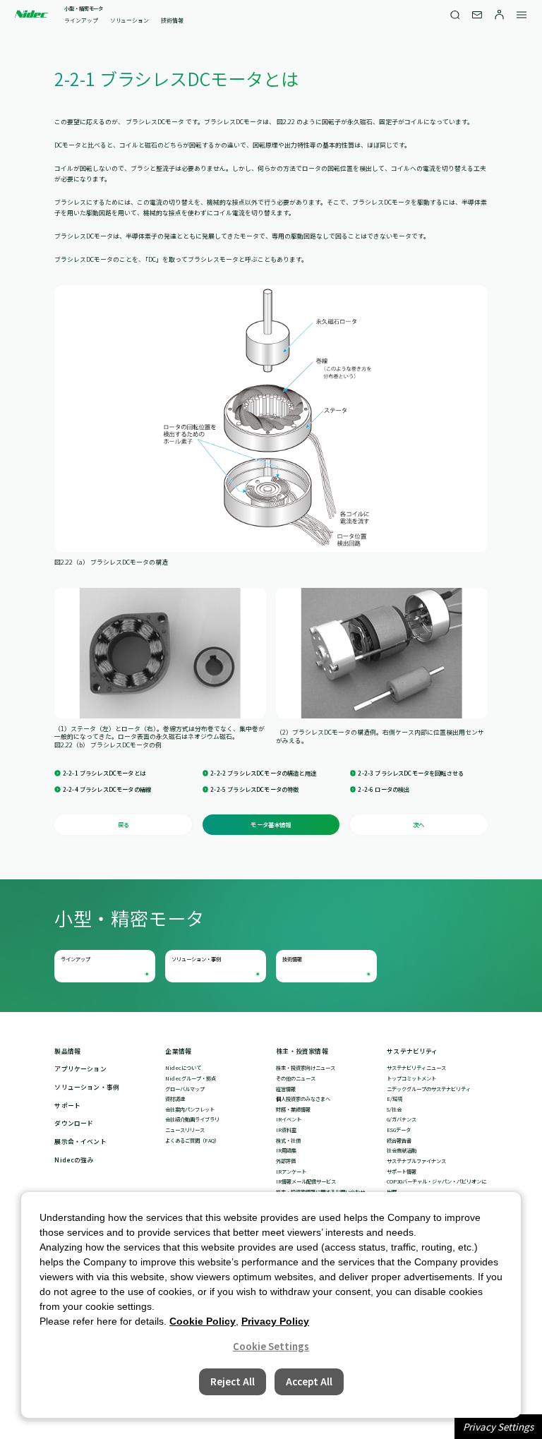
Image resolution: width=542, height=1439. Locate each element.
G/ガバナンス (401, 1119)
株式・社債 (288, 1140)
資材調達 (175, 1098)
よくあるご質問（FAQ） (192, 1140)
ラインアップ (81, 20)
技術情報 (172, 20)
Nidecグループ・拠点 (190, 1078)
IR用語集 (286, 1150)
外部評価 (286, 1160)
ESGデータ (399, 1129)
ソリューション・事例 (196, 959)
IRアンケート (291, 1171)
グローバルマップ (185, 1088)
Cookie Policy (202, 1321)
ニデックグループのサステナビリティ (429, 1088)
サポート (67, 1106)
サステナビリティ (412, 1052)
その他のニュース (295, 1078)
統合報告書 (399, 1140)
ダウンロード (73, 1124)
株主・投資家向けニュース (305, 1067)
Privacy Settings (498, 1426)
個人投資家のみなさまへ (303, 1098)
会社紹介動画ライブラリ (192, 1119)
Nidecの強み (73, 1160)
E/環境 (394, 1098)
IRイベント (288, 1119)
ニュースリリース (185, 1129)
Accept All (309, 1381)
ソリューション (129, 20)
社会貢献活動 (401, 1150)
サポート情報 (401, 1171)
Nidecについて (183, 1067)
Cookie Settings (271, 1346)
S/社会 (394, 1109)
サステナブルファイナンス (416, 1160)
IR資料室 (286, 1129)
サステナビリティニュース (416, 1067)
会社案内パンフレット (190, 1109)
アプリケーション (80, 1069)
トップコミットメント (411, 1078)
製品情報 (67, 1052)
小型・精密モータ (83, 9)
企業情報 (178, 1052)
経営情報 (286, 1088)
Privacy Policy (275, 1321)
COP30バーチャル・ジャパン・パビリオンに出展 (436, 1187)
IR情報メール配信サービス (306, 1181)
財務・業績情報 (293, 1109)
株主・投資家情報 (301, 1052)
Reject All (232, 1381)
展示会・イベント (80, 1142)
